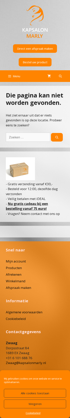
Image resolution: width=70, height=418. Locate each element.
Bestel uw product (35, 62)
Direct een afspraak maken (35, 48)
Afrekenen (13, 274)
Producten (14, 268)
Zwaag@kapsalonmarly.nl (26, 363)
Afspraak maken (18, 287)
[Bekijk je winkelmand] (49, 76)
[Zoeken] (57, 137)
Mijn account (16, 261)
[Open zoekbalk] (60, 76)
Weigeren (35, 404)
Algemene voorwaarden (24, 312)
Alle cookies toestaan (35, 393)
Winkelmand (15, 281)
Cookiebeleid (33, 413)
